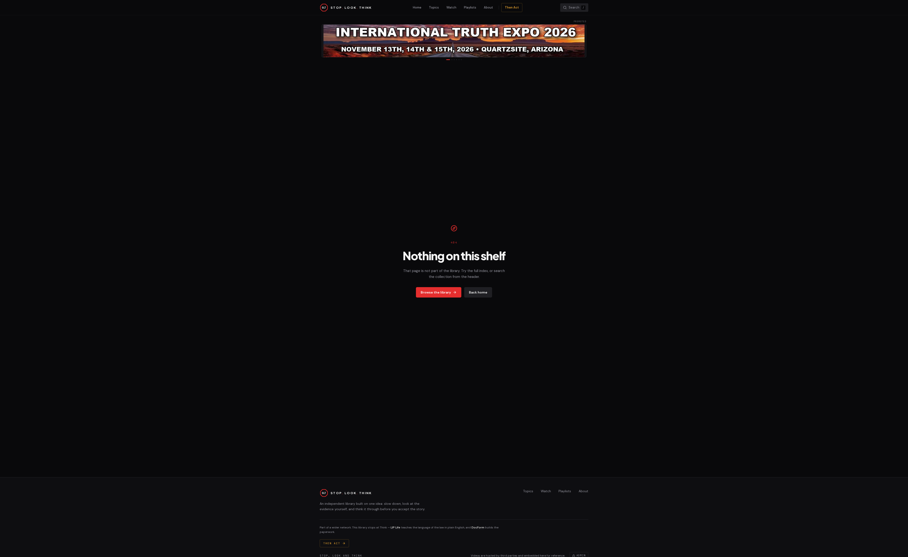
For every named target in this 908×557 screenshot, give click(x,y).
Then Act (512, 7)
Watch (451, 7)
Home (417, 7)
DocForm (477, 527)
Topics (434, 7)
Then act (331, 543)
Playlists (470, 7)
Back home (478, 292)
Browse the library (436, 292)
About (488, 7)
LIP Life (395, 527)
